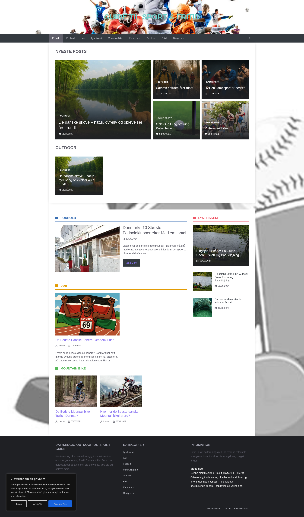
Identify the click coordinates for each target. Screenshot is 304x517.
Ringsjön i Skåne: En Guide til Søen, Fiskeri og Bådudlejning (231, 277)
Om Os (227, 508)
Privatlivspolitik (241, 508)
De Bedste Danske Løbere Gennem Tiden (84, 340)
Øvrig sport (178, 38)
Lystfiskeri (96, 38)
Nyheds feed (214, 508)
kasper (62, 346)
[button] (250, 38)
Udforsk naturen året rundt (174, 88)
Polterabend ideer (217, 128)
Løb (83, 38)
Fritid (164, 38)
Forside (56, 38)
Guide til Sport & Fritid (152, 17)
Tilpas (19, 504)
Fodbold (70, 38)
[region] (41, 492)
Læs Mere (131, 263)
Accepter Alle (60, 504)
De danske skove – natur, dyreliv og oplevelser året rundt (77, 180)
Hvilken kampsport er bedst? (225, 88)
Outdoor (151, 38)
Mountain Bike (115, 38)
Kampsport (134, 38)
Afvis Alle (37, 504)
